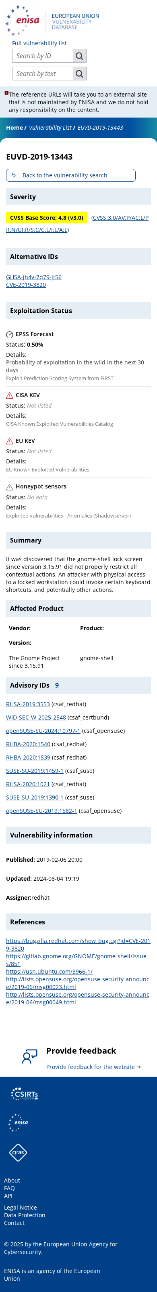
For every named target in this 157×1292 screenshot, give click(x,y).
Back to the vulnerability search (65, 175)
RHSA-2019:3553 (28, 704)
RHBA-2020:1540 (28, 744)
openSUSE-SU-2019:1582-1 (41, 810)
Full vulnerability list (39, 43)
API (8, 1195)
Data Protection (24, 1215)
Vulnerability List (50, 127)
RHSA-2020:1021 (28, 784)
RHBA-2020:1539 (28, 757)
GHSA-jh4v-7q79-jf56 (34, 277)
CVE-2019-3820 (26, 284)
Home (14, 127)
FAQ (9, 1188)
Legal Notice (20, 1207)
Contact (14, 1223)
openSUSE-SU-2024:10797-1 (43, 730)
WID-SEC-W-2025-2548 (36, 717)
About (12, 1180)
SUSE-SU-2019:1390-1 (35, 797)
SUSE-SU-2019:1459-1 (35, 770)
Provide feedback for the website (90, 1067)
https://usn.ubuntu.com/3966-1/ (49, 971)
